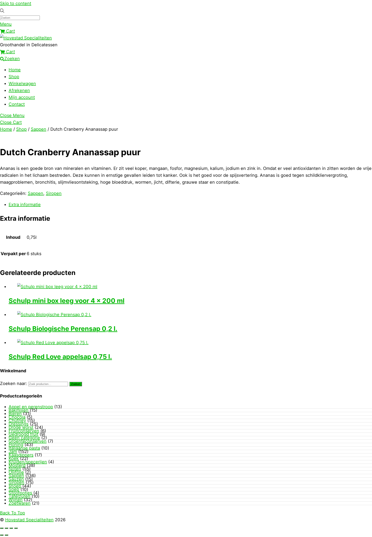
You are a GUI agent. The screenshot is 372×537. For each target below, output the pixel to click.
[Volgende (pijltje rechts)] (6, 535)
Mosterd (17, 465)
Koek (14, 458)
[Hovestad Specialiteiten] (26, 37)
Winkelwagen (22, 83)
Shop (14, 76)
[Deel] (11, 528)
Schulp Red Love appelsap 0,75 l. (60, 356)
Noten (15, 468)
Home (15, 69)
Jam (13, 451)
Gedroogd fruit (23, 434)
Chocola (17, 417)
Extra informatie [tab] (25, 204)
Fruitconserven (24, 430)
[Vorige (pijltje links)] (1, 535)
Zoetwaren (20, 503)
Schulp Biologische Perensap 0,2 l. (63, 328)
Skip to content (15, 3)
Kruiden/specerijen (28, 461)
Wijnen (16, 499)
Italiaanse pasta (24, 448)
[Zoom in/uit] (1, 528)
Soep (14, 489)
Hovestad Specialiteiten (29, 519)
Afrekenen (19, 90)
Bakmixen (18, 410)
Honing (16, 444)
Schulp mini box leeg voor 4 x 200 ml (66, 300)
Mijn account (22, 97)
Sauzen (16, 479)
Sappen (38, 129)
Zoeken (75, 384)
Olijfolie (16, 472)
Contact (17, 104)
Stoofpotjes (20, 492)
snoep (15, 486)
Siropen (54, 193)
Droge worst (21, 427)
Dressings (18, 424)
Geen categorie (24, 437)
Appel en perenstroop (31, 406)
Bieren (15, 413)
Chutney (17, 420)
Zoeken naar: (13, 383)
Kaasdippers (21, 455)
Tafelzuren (19, 496)
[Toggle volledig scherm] (6, 528)
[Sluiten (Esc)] (16, 528)
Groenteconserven (27, 441)
